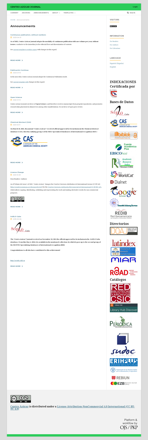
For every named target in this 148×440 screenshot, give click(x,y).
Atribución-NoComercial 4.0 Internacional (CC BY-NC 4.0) (74, 187)
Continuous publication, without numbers (28, 35)
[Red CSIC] (120, 302)
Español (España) (117, 63)
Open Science (16, 97)
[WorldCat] (122, 178)
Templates (68, 13)
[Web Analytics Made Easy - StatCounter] (113, 26)
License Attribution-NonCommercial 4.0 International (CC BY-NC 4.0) (72, 407)
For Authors (114, 45)
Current (14, 13)
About (55, 13)
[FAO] (124, 372)
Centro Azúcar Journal (25, 7)
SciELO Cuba (15, 216)
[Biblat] (124, 139)
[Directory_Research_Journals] (123, 255)
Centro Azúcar (19, 406)
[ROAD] (124, 275)
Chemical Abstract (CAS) (20, 122)
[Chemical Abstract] (29, 146)
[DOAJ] (124, 234)
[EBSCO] (124, 155)
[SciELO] (120, 117)
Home (12, 20)
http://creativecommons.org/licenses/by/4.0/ (26, 187)
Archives (26, 13)
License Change (17, 172)
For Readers (114, 41)
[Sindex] (124, 206)
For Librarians (115, 48)
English (113, 67)
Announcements (41, 13)
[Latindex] (124, 246)
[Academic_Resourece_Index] (122, 168)
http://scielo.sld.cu (17, 261)
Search (132, 13)
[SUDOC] (124, 357)
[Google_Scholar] (124, 197)
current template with (20, 82)
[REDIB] (121, 219)
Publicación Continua (19, 70)
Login (135, 7)
